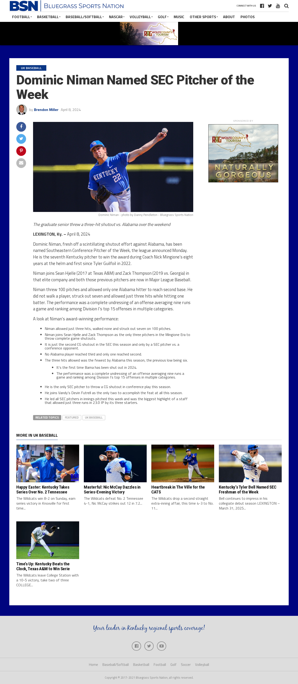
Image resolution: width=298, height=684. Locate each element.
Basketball (48, 17)
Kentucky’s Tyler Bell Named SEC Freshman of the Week (247, 489)
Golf (162, 17)
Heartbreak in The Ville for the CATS (178, 489)
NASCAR (116, 17)
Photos (247, 17)
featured (72, 417)
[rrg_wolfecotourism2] (243, 181)
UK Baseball (94, 417)
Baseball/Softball (84, 17)
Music (179, 17)
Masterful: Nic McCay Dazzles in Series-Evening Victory (112, 489)
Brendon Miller (46, 109)
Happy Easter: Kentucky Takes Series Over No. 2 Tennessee (42, 489)
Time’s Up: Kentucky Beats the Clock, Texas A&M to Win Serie (43, 566)
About (229, 17)
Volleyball (140, 17)
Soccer (186, 664)
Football (21, 17)
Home (93, 664)
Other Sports (203, 17)
